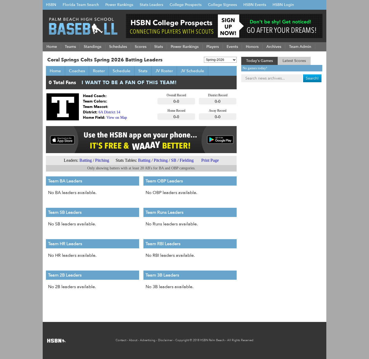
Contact (121, 340)
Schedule (121, 71)
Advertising (147, 340)
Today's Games (259, 60)
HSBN (51, 4)
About (133, 340)
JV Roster (164, 71)
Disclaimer (165, 340)
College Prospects (186, 4)
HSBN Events (254, 4)
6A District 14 (109, 112)
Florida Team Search (81, 4)
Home (55, 71)
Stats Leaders (151, 4)
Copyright (182, 340)
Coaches (77, 71)
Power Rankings (119, 4)
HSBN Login (283, 4)
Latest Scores (294, 60)
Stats (142, 71)
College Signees (222, 4)
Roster (99, 71)
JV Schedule (192, 71)
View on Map (116, 118)
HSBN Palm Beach (212, 340)
